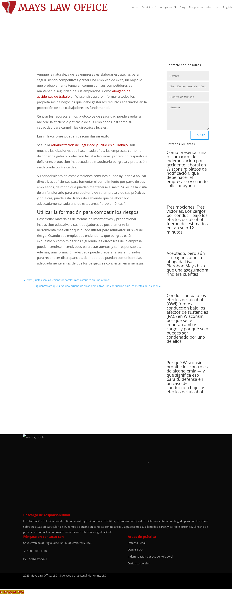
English (227, 7)
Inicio (134, 7)
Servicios (147, 7)
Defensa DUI (135, 549)
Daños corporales (139, 563)
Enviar (199, 135)
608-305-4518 (38, 551)
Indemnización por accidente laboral (150, 556)
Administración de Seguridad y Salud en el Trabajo (89, 145)
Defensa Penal (137, 543)
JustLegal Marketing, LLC (91, 575)
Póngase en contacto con (204, 7)
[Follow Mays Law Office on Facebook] (199, 575)
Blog (182, 7)
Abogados (166, 7)
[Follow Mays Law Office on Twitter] (207, 575)
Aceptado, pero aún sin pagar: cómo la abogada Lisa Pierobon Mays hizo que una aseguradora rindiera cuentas (187, 263)
